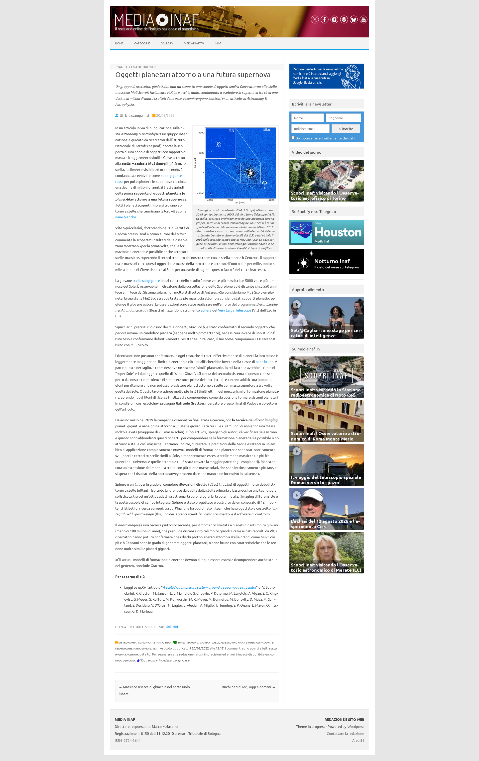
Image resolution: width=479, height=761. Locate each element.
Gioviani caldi (209, 642)
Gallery (167, 43)
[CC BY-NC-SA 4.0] (172, 627)
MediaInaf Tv (194, 43)
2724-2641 (132, 740)
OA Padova (263, 642)
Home (119, 43)
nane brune (264, 361)
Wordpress (356, 726)
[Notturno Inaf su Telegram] (326, 275)
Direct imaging (188, 642)
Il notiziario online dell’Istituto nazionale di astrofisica (157, 29)
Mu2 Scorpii (228, 642)
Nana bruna (246, 642)
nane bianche (125, 217)
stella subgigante (146, 280)
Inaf (218, 43)
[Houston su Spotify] (326, 246)
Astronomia (127, 642)
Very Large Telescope (234, 310)
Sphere (206, 310)
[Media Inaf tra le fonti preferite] (326, 90)
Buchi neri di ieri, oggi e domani (248, 686)
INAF (168, 642)
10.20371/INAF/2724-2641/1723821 (169, 660)
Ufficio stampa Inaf (134, 115)
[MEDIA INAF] (157, 25)
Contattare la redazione (345, 733)
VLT (154, 648)
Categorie (142, 43)
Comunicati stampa (151, 642)
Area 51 (358, 740)
